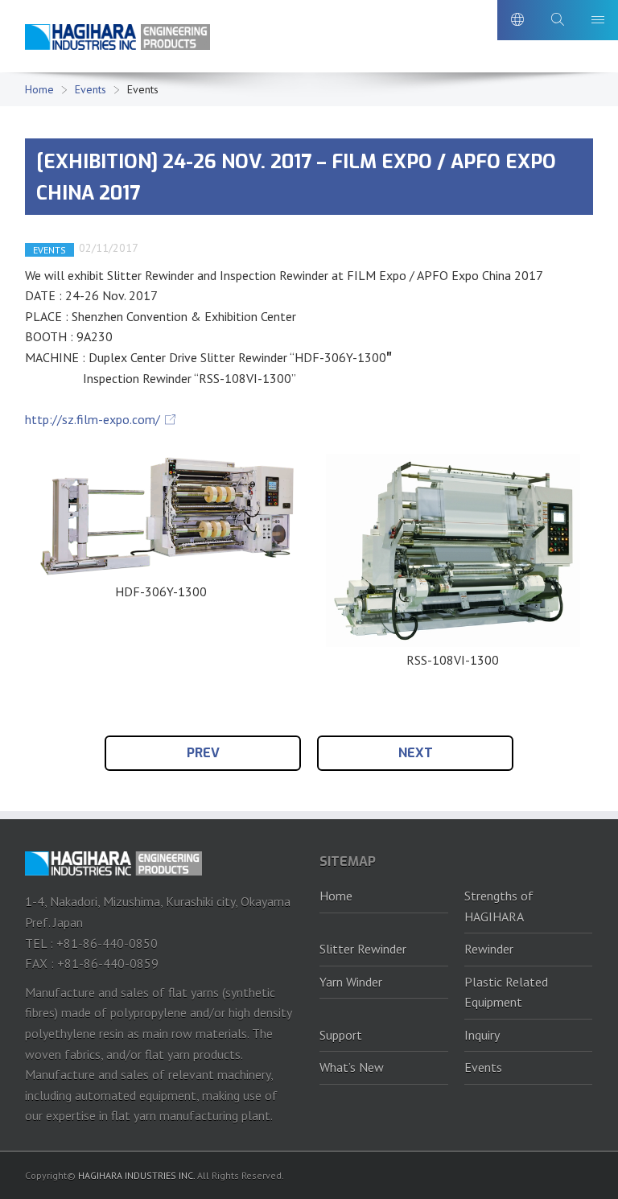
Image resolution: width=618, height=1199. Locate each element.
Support (340, 1035)
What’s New (351, 1067)
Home (39, 89)
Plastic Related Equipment (506, 992)
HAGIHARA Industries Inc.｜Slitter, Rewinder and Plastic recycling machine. (117, 39)
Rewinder (488, 949)
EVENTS (49, 250)
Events (90, 89)
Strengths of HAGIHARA (499, 906)
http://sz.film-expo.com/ (92, 419)
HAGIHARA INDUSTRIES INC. (136, 1175)
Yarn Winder (350, 982)
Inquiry (482, 1035)
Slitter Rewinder (362, 949)
